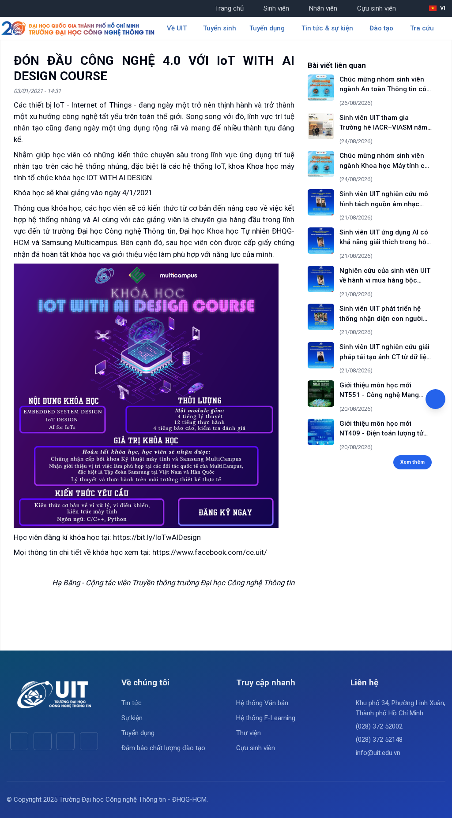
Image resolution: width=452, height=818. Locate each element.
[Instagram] (65, 741)
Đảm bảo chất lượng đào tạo (163, 748)
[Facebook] (19, 741)
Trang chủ (229, 8)
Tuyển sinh (219, 28)
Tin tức (131, 703)
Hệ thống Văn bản (262, 703)
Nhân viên (323, 8)
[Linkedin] (89, 741)
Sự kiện (132, 718)
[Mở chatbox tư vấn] (435, 399)
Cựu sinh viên (376, 8)
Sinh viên (276, 8)
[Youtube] (43, 741)
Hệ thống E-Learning (265, 718)
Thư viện (248, 733)
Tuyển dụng (137, 733)
